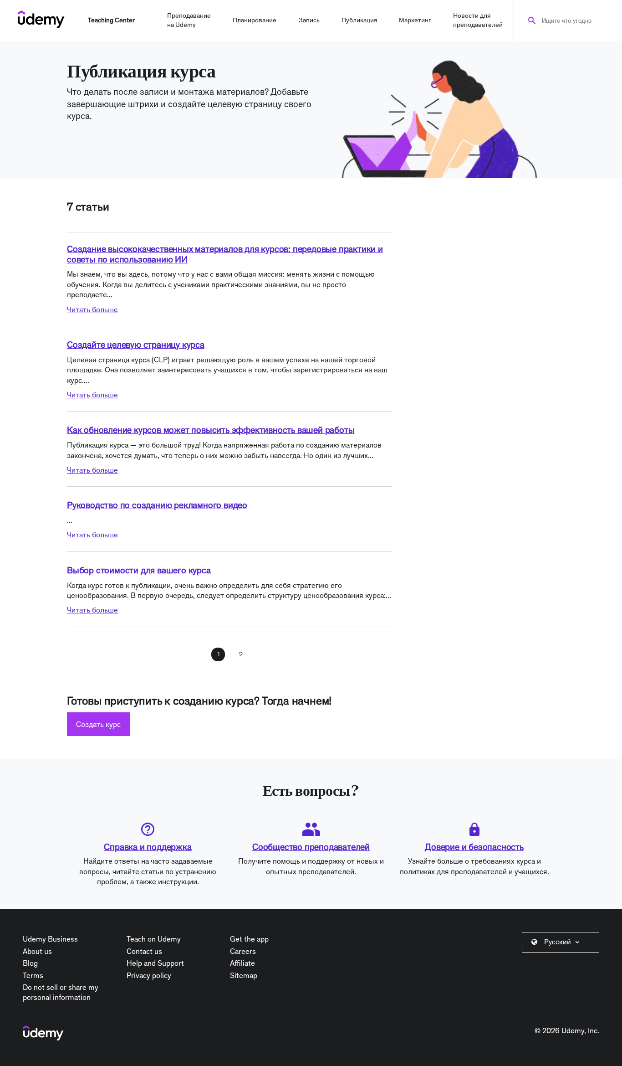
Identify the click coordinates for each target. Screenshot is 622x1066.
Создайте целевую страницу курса (135, 344)
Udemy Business (50, 938)
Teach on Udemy (154, 938)
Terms (33, 975)
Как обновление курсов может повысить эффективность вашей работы (210, 429)
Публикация (359, 20)
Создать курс (98, 724)
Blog (30, 963)
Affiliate (242, 963)
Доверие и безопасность (474, 846)
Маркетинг (415, 20)
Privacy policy (149, 975)
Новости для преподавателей (478, 20)
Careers (243, 951)
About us (37, 951)
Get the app (249, 938)
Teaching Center (111, 20)
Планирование (254, 20)
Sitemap (243, 975)
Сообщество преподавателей (311, 846)
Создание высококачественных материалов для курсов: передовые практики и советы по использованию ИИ (225, 254)
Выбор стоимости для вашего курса (139, 570)
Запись (309, 20)
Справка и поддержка (147, 846)
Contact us (144, 951)
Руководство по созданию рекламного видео (157, 505)
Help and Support (155, 963)
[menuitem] (562, 942)
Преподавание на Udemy (189, 20)
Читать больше (92, 309)
